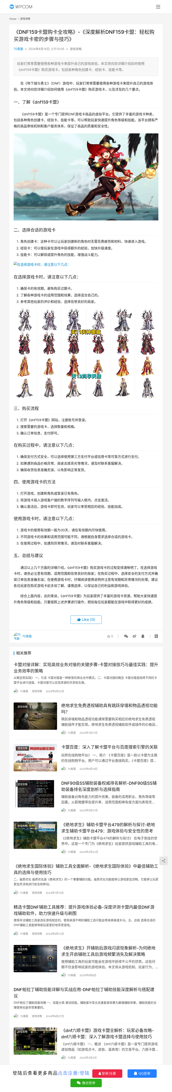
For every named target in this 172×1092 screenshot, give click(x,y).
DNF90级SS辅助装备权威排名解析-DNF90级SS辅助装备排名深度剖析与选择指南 (109, 786)
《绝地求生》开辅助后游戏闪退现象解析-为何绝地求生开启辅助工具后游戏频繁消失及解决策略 (108, 951)
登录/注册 (108, 1073)
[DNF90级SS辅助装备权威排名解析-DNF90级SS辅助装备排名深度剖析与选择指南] (35, 793)
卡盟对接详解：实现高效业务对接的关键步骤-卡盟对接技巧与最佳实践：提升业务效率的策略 (86, 667)
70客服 (18, 49)
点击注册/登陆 (74, 1073)
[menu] (158, 6)
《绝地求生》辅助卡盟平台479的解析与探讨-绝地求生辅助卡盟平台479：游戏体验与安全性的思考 (108, 827)
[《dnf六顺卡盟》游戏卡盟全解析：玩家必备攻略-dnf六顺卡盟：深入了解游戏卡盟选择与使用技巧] (35, 1040)
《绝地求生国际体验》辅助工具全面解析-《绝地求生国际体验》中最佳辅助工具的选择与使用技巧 (86, 869)
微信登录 (88, 1083)
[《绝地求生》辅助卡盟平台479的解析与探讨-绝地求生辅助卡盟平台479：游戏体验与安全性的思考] (35, 835)
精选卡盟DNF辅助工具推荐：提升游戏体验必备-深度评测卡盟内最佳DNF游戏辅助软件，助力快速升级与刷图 (84, 910)
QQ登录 (144, 1073)
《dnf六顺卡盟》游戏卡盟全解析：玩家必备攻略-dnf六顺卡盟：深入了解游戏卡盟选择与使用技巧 (107, 1033)
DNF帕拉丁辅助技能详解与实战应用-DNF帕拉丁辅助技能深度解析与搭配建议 (84, 992)
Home (12, 18)
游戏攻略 (76, 49)
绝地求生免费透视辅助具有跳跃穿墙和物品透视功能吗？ (109, 708)
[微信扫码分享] (126, 636)
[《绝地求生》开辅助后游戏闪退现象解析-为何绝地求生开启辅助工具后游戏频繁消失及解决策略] (35, 958)
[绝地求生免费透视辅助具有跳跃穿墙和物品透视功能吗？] (35, 716)
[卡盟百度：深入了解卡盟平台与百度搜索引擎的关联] (35, 757)
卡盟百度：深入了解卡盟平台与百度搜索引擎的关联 (109, 747)
